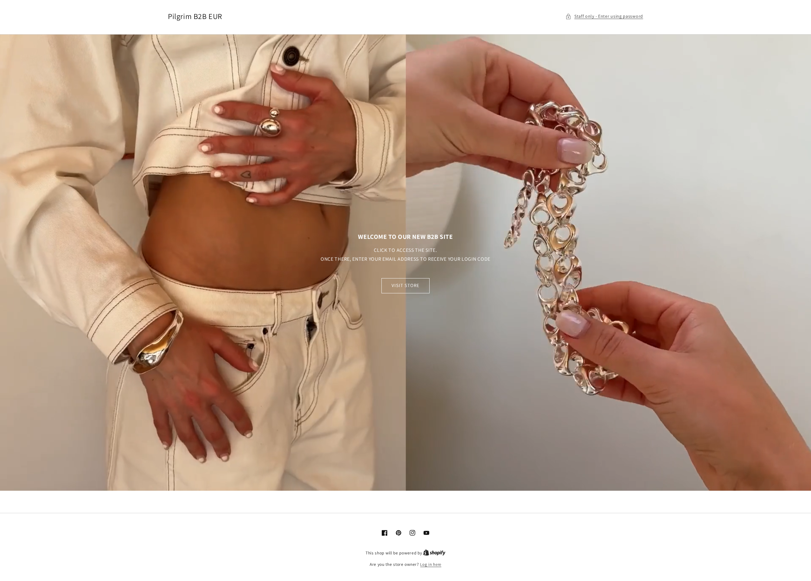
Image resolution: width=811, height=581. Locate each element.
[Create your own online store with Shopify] (434, 553)
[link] (405, 263)
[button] (604, 16)
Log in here (430, 564)
